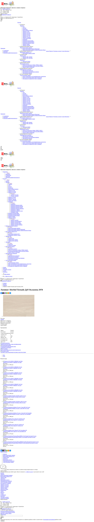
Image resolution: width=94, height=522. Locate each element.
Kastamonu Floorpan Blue (28, 40)
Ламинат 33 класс (26, 33)
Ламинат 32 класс (26, 32)
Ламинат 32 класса (5, 484)
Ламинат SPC (23, 55)
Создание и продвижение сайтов (8, 512)
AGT (24, 26)
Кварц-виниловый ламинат (26, 47)
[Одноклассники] (8, 293)
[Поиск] (2, 19)
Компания (3, 48)
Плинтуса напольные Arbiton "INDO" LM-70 (32, 64)
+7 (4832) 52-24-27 (29, 471)
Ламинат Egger (4, 488)
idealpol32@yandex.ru (6, 14)
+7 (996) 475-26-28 (6, 8)
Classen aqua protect (27, 38)
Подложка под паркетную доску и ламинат (32, 78)
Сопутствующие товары (25, 75)
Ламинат (22, 25)
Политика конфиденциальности (10, 52)
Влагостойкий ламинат (28, 30)
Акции (47, 51)
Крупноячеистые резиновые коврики (31, 71)
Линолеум (22, 60)
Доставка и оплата (57, 51)
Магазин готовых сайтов (6, 513)
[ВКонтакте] (1, 293)
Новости (51, 51)
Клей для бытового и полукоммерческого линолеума (34, 76)
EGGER (24, 28)
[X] (3, 293)
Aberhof (2, 319)
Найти (2, 517)
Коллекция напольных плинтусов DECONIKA (33, 66)
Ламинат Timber (26, 44)
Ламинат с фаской (27, 37)
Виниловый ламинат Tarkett (29, 53)
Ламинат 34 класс (26, 35)
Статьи (63, 51)
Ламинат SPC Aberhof (27, 56)
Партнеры (5, 51)
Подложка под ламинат (6, 483)
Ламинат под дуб (26, 36)
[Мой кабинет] (1, 21)
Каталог (19, 22)
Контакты (67, 51)
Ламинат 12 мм (26, 31)
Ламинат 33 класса (5, 485)
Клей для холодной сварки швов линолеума (32, 77)
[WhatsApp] (6, 293)
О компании (6, 50)
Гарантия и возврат (5, 498)
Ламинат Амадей (26, 45)
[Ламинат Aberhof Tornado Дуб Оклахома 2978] (18, 316)
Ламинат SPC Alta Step (28, 58)
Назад (8, 172)
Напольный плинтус (24, 63)
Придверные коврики (27, 73)
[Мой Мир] (10, 293)
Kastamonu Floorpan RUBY (28, 41)
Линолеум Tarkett (26, 61)
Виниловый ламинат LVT (25, 52)
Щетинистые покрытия (28, 70)
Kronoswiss (25, 29)
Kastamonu (25, 39)
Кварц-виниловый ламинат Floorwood (31, 48)
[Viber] (5, 293)
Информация (3, 490)
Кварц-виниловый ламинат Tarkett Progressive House (34, 49)
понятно (2, 520)
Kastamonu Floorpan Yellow (28, 43)
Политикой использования (49, 519)
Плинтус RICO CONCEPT (28, 67)
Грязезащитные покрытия (25, 69)
